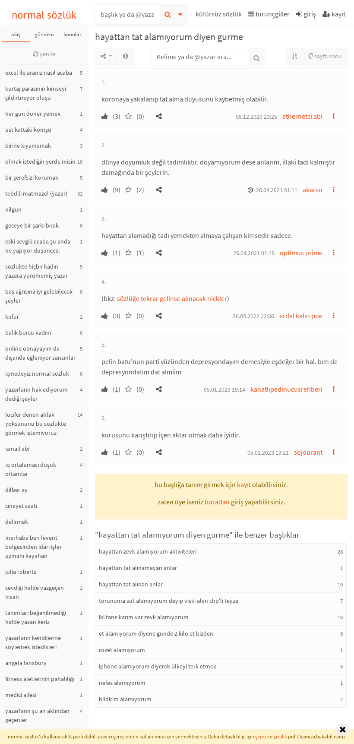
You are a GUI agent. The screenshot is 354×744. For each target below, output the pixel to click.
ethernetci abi (302, 116)
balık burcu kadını (28, 332)
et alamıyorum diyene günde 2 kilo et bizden (156, 633)
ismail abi (17, 449)
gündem (44, 34)
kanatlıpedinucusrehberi (286, 389)
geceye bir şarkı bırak (32, 225)
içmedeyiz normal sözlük (37, 373)
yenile (46, 54)
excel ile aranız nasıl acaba (38, 72)
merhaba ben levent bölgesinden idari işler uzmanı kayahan (33, 547)
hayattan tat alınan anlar (131, 584)
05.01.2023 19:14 (224, 389)
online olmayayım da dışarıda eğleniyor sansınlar (40, 353)
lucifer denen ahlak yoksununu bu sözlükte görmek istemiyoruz (35, 424)
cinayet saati (21, 506)
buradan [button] (217, 501)
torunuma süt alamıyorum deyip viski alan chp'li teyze (168, 601)
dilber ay (16, 490)
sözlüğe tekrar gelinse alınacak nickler (172, 298)
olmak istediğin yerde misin (40, 161)
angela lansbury (26, 663)
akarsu (312, 189)
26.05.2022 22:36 (253, 316)
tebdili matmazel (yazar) (36, 193)
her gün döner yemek (32, 113)
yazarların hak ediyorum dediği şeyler (36, 394)
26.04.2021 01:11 (276, 190)
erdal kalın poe (300, 315)
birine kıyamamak (28, 145)
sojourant (308, 452)
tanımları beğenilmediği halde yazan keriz (35, 617)
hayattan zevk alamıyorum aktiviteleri (147, 551)
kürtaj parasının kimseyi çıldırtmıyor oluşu (35, 93)
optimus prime (301, 252)
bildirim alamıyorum (125, 699)
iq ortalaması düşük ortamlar (30, 469)
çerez (260, 736)
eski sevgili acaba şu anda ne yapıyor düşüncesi (37, 245)
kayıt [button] (244, 484)
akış (15, 34)
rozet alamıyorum (122, 650)
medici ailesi (20, 695)
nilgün (13, 209)
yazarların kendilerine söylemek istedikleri (33, 642)
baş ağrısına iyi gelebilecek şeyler (39, 296)
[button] (220, 15)
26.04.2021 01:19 (254, 253)
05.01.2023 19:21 (268, 452)
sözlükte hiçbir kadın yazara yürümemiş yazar (36, 271)
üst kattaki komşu (28, 129)
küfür (12, 316)
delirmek (16, 522)
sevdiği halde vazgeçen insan (34, 592)
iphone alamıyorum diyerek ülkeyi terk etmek (157, 666)
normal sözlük (44, 15)
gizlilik (280, 736)
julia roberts (20, 572)
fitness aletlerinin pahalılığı (39, 679)
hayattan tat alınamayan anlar (138, 568)
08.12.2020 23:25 (256, 116)
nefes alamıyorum (122, 683)
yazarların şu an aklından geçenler (37, 715)
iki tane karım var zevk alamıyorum (144, 617)
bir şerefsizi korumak (31, 177)
